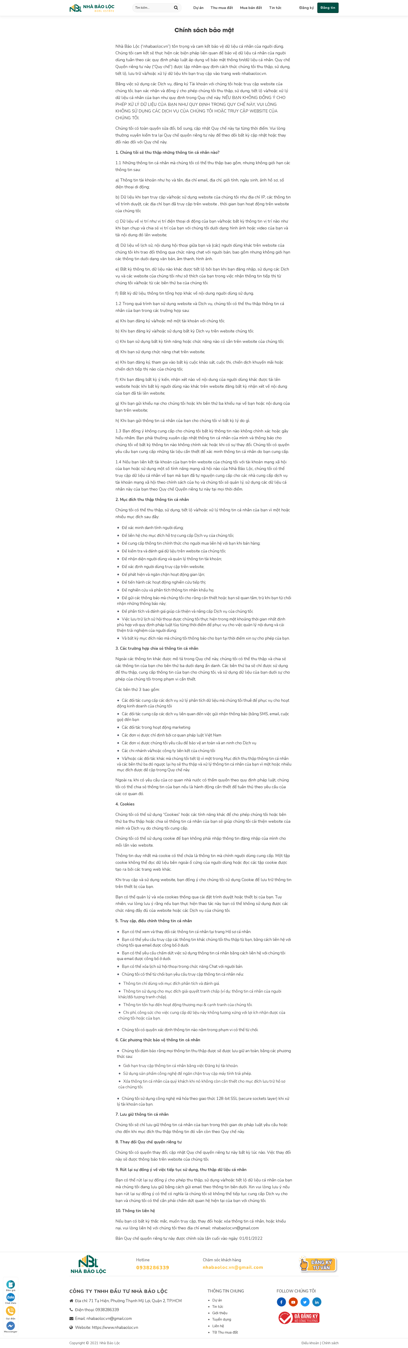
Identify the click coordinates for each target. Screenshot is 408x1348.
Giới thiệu (219, 1313)
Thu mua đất (222, 7)
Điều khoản (311, 1343)
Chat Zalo (10, 1303)
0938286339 (152, 1267)
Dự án (198, 7)
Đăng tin (328, 7)
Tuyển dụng (221, 1319)
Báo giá (10, 1290)
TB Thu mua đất (225, 1332)
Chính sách (330, 1343)
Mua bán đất (251, 7)
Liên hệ (218, 1326)
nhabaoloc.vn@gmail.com (233, 1267)
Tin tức (275, 7)
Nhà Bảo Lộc (109, 1343)
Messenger (10, 1331)
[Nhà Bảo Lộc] (92, 8)
